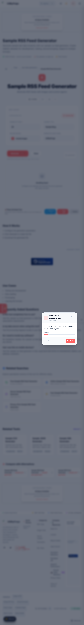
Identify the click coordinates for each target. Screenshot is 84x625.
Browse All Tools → (26, 527)
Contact (53, 535)
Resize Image (8, 607)
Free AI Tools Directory (56, 572)
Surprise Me (69, 115)
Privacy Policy (56, 578)
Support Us (18, 548)
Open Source (55, 546)
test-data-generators (29, 67)
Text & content (39, 537)
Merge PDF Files (9, 602)
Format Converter (22, 602)
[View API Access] (55, 99)
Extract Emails (19, 613)
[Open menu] (79, 3)
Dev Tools (40, 548)
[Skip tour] (72, 316)
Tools (15, 67)
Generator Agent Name (52, 133)
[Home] (7, 69)
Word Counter (8, 613)
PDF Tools (40, 524)
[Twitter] (11, 548)
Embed (75, 211)
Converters (41, 542)
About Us (54, 529)
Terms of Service (54, 585)
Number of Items (16, 122)
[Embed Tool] (49, 99)
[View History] (81, 319)
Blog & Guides (55, 540)
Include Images (15, 133)
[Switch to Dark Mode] (66, 3)
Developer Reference (54, 553)
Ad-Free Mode (42, 608)
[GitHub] (5, 548)
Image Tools (41, 530)
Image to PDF (17, 596)
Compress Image (20, 607)
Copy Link (64, 211)
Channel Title (49, 122)
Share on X (51, 211)
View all (76, 429)
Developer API (54, 559)
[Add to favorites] (43, 99)
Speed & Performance (55, 565)
